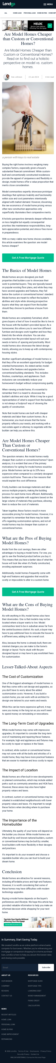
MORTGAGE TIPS (34, 986)
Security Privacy (23, 1054)
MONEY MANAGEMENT (37, 996)
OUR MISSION (6, 981)
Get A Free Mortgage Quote (28, 257)
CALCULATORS (34, 1006)
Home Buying (42, 13)
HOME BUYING (7, 1029)
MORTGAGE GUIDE (35, 981)
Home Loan (17, 13)
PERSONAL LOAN (8, 1024)
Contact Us (35, 1054)
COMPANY (5, 986)
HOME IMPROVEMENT (10, 1034)
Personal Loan (30, 13)
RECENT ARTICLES (8, 1015)
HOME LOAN (6, 1020)
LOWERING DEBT (34, 991)
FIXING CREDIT (33, 1001)
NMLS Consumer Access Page (34, 1057)
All (6, 13)
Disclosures (34, 1051)
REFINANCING (6, 1039)
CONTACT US (6, 996)
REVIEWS (5, 991)
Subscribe (46, 967)
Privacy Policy (45, 1051)
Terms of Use (23, 1051)
